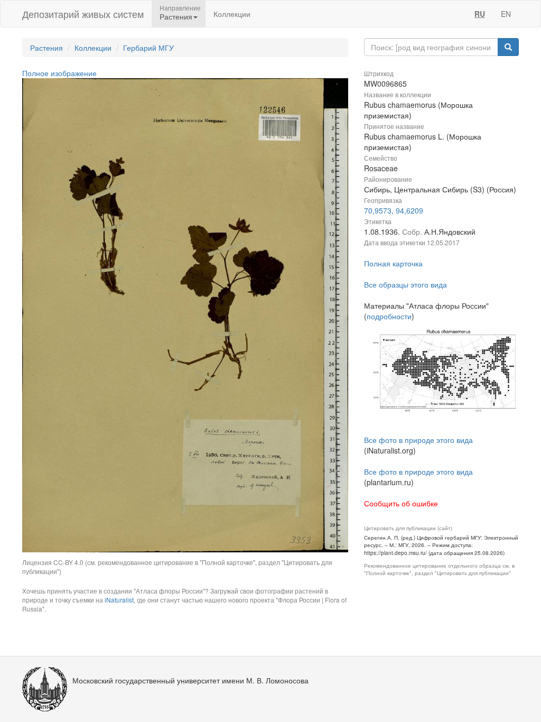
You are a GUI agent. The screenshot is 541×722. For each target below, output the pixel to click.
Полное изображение (59, 73)
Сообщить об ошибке (401, 503)
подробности (389, 316)
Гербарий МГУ (148, 47)
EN (506, 13)
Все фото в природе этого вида (418, 439)
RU (479, 13)
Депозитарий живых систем (83, 14)
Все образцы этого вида (405, 284)
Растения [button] (176, 16)
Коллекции (231, 13)
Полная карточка (393, 263)
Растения (46, 47)
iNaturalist (119, 599)
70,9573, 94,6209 (393, 210)
